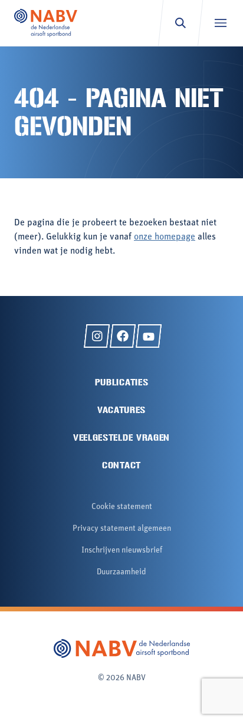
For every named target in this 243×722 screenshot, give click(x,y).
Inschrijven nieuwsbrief (121, 550)
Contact (121, 465)
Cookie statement (121, 507)
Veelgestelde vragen (121, 437)
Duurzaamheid (121, 572)
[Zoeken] (180, 23)
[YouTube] (149, 336)
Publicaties (122, 382)
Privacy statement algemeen (122, 528)
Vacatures (121, 410)
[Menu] (220, 23)
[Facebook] (123, 336)
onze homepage (164, 237)
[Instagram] (97, 336)
